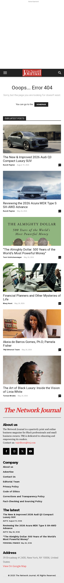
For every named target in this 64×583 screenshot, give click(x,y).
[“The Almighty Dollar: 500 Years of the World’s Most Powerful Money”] (32, 231)
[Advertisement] (32, 35)
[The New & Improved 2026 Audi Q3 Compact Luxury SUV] (32, 139)
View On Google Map (14, 566)
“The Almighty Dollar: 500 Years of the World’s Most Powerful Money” (29, 251)
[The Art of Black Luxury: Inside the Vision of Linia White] (32, 370)
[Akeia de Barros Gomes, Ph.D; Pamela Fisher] (32, 323)
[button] (5, 73)
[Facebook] (6, 451)
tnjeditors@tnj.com (25, 442)
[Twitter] (22, 451)
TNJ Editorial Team (11, 349)
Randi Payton (9, 165)
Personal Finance (11, 543)
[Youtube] (30, 451)
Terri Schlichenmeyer (12, 257)
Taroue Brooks (9, 396)
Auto (5, 521)
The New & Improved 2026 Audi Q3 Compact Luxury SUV (27, 159)
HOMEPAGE (41, 104)
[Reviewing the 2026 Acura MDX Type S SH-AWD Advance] (32, 185)
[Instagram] (14, 451)
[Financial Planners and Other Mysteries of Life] (32, 277)
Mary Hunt (7, 303)
